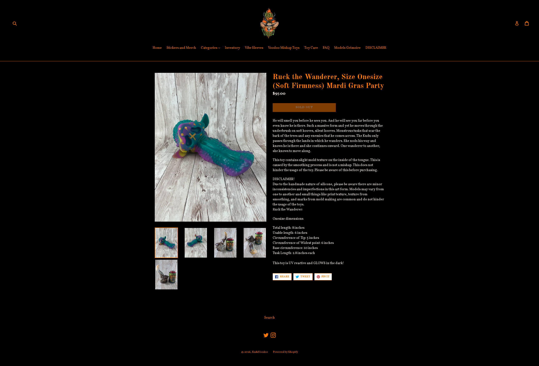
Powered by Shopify (285, 352)
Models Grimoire (347, 48)
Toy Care (311, 48)
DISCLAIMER (376, 48)
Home (157, 48)
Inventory (232, 48)
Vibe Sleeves (254, 48)
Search (269, 317)
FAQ (326, 48)
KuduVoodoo (260, 352)
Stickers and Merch (181, 48)
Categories (211, 47)
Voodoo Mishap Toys (283, 48)
